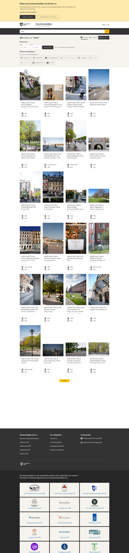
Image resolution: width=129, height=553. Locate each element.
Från (21, 44)
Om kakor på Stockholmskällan (28, 12)
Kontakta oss (53, 438)
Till (31, 44)
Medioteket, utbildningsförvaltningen (29, 438)
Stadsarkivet (23, 453)
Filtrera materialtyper (27, 52)
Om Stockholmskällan (56, 442)
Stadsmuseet (23, 442)
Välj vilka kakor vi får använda (48, 17)
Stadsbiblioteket (24, 450)
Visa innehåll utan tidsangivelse (66, 47)
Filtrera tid (23, 42)
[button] (24, 42)
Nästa (64, 380)
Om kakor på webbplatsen (57, 450)
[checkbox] (25, 58)
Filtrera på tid (48, 47)
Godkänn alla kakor (27, 17)
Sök (107, 31)
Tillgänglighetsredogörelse (57, 446)
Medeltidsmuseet (24, 446)
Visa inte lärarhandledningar (30, 54)
